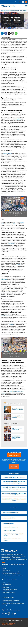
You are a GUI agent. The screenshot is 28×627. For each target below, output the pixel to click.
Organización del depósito (11, 527)
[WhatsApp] (13, 34)
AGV (11, 256)
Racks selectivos (7, 584)
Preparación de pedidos (10, 530)
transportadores (7, 153)
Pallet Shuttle (6, 587)
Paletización (6, 567)
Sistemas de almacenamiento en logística (12, 539)
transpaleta (18, 119)
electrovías (4, 279)
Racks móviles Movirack (8, 586)
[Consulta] (26, 2)
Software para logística (9, 518)
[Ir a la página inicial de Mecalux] (1, 10)
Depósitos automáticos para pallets (11, 571)
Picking (4, 568)
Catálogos (5, 605)
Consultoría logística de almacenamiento (13, 575)
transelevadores (5, 315)
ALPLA (15, 185)
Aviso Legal (5, 623)
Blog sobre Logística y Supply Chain (11, 600)
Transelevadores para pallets (10, 589)
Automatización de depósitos (10, 512)
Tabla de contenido (6, 37)
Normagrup (11, 243)
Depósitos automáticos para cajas (11, 573)
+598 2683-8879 (14, 455)
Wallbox (11, 324)
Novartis (18, 264)
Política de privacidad (7, 624)
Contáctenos (14, 466)
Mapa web (12, 623)
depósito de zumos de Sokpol (9, 290)
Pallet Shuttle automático (9, 592)
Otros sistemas (6, 570)
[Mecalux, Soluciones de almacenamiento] (8, 7)
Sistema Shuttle (6, 590)
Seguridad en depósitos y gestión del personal (13, 535)
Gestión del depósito (8, 523)
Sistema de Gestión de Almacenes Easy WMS (13, 603)
